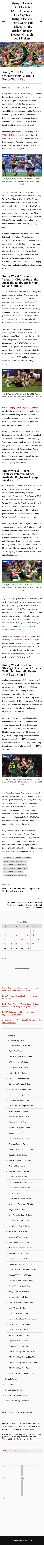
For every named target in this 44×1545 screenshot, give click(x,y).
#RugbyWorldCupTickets (13, 871)
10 (5, 939)
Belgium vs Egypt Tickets (18, 1111)
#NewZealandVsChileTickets (15, 861)
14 (28, 939)
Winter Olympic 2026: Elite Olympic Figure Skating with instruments (21, 889)
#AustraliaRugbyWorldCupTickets (17, 858)
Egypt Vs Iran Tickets (17, 1308)
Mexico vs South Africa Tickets (20, 1056)
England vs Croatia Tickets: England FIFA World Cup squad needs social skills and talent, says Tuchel (24, 905)
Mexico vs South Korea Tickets (20, 1160)
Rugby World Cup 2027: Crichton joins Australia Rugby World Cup (18, 75)
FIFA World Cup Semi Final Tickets (22, 1351)
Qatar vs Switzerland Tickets (20, 1078)
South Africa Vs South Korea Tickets (22, 1270)
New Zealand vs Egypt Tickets (20, 1215)
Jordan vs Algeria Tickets (18, 1231)
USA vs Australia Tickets (18, 1177)
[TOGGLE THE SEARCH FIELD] (40, 21)
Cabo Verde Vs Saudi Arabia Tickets (22, 1319)
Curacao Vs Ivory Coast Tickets (21, 1280)
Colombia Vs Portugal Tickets (20, 1346)
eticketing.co (10, 1035)
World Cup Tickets (16, 1051)
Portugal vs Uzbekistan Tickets (20, 1248)
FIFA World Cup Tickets (16, 1040)
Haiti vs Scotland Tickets (18, 1073)
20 (22, 944)
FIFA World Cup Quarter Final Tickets (23, 1357)
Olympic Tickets (11, 1379)
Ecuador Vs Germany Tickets (20, 1275)
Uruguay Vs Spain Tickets (18, 1313)
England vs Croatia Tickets (19, 1138)
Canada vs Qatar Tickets (18, 1155)
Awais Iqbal (7, 87)
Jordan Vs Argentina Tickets (19, 1335)
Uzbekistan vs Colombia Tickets (21, 1149)
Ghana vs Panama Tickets (18, 1144)
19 (16, 944)
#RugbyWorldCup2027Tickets (15, 864)
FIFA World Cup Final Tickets (20, 1368)
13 (22, 939)
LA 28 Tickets (10, 1384)
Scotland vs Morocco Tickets (20, 1171)
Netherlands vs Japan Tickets (20, 1095)
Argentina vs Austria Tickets (19, 1226)
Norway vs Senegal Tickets (19, 1220)
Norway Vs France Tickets (19, 1297)
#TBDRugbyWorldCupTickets (15, 875)
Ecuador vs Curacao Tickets (19, 1188)
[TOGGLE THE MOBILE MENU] (3, 21)
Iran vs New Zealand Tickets (19, 1117)
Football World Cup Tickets (19, 1045)
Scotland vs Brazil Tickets (18, 1253)
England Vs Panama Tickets (19, 1324)
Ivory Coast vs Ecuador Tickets (20, 1089)
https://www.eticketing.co (14, 1451)
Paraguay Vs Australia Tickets (20, 1291)
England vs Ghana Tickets (18, 1237)
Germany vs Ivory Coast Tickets (21, 1182)
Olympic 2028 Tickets (13, 1390)
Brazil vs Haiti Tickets (17, 1166)
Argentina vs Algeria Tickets (19, 1127)
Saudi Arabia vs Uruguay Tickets (21, 1106)
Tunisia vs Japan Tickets (18, 1193)
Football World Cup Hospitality (17, 1401)
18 (11, 944)
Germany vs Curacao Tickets (20, 1084)
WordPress (27, 1540)
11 (11, 939)
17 (5, 944)
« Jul (4, 958)
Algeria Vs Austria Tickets (18, 1341)
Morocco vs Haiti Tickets (18, 1259)
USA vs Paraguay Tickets (18, 1062)
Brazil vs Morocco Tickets (18, 1067)
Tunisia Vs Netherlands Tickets (20, 1286)
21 (28, 944)
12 (16, 939)
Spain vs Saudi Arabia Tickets (20, 1198)
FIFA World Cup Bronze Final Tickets (23, 1362)
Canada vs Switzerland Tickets (20, 1264)
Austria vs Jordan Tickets (18, 1133)
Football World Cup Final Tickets (21, 1373)
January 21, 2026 (22, 87)
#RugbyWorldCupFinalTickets (15, 868)
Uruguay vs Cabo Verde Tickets (21, 1204)
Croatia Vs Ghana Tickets (18, 1330)
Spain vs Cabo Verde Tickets (19, 1100)
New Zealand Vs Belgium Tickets (21, 1302)
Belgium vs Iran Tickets (17, 1209)
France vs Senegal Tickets (18, 1122)
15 (33, 939)
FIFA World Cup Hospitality (16, 1395)
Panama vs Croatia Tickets (19, 1242)
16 (39, 939)
